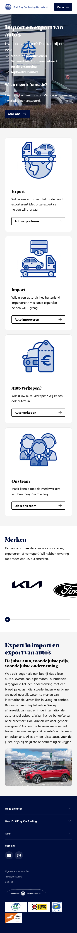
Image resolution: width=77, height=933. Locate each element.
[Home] (26, 7)
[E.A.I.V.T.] (57, 907)
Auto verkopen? (26, 388)
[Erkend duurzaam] (16, 907)
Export (18, 191)
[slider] (7, 619)
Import (18, 289)
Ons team (20, 481)
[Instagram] (19, 855)
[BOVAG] (39, 907)
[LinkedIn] (9, 855)
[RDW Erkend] (13, 918)
